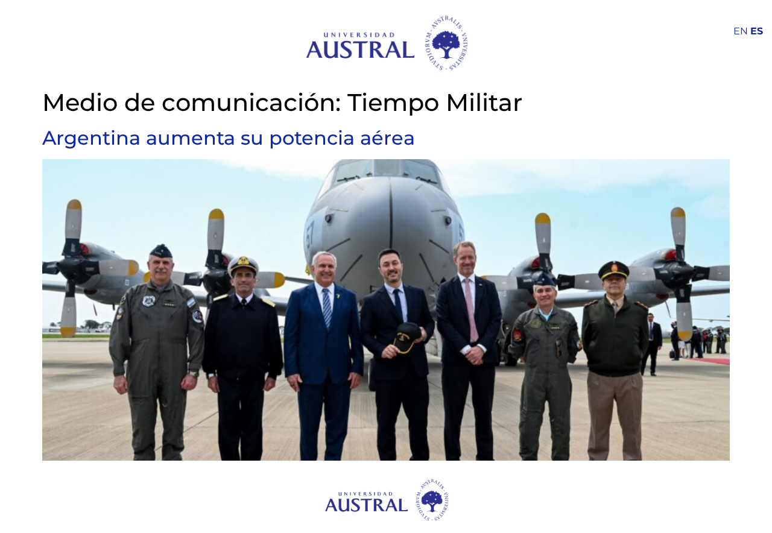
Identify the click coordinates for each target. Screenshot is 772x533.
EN (740, 31)
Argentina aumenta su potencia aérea (228, 138)
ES (756, 31)
